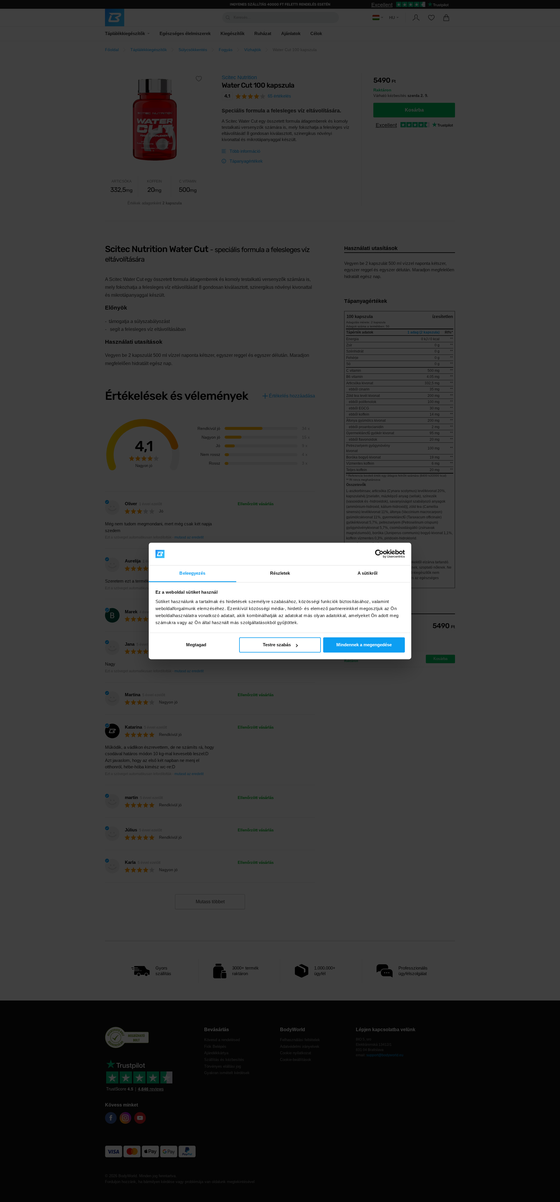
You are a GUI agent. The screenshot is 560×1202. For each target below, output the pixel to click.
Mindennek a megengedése (364, 644)
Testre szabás (277, 644)
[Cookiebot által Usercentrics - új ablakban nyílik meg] (379, 554)
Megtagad (196, 644)
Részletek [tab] (280, 573)
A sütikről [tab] (367, 573)
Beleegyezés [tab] (192, 573)
